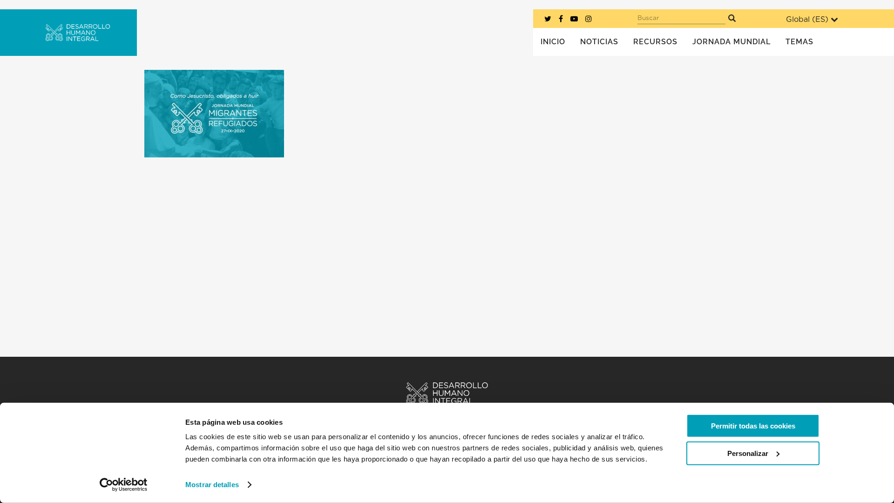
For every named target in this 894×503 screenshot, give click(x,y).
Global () (807, 19)
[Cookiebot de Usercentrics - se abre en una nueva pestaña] (123, 485)
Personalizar (747, 453)
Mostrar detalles (212, 485)
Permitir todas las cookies (753, 426)
